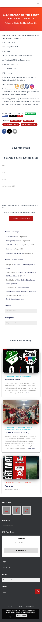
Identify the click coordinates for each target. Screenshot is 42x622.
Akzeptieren (21, 616)
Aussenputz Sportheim (13, 241)
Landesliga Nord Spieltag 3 (14, 253)
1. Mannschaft (10, 376)
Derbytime (9, 249)
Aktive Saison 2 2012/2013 (11, 124)
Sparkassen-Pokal (11, 237)
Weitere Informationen (29, 612)
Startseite (11, 606)
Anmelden (7, 567)
